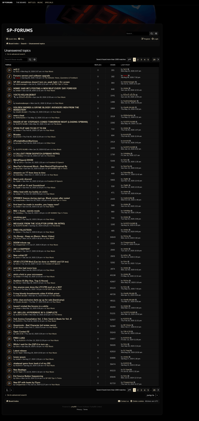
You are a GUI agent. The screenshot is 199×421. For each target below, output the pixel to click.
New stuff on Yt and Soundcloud (29, 185)
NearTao (19, 168)
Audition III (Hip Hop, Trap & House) (30, 281)
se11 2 (16, 69)
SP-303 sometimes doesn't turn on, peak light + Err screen (41, 82)
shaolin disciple (21, 112)
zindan (18, 90)
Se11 (17, 71)
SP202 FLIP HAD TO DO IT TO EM (29, 128)
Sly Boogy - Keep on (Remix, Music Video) (33, 236)
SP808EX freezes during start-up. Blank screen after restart (41, 198)
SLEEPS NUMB (22, 124)
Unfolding (19, 156)
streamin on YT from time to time (29, 173)
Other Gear (50, 143)
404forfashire (21, 118)
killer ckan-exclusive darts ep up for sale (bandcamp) (38, 300)
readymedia (20, 200)
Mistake (17, 134)
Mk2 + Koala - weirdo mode (26, 211)
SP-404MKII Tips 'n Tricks (57, 168)
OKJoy (18, 238)
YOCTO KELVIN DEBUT (24, 95)
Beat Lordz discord (22, 179)
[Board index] (20, 29)
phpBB (73, 407)
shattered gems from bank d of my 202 (31, 363)
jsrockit (18, 137)
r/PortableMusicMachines (25, 141)
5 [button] (148, 59)
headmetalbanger (22, 103)
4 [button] (144, 59)
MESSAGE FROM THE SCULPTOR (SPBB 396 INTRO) (39, 223)
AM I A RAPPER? (21, 249)
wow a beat (18, 115)
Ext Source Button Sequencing (28, 376)
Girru (21, 162)
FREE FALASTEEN (22, 230)
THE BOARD (21, 2)
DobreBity (19, 175)
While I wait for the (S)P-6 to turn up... (31, 344)
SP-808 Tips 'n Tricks (58, 200)
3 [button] (141, 59)
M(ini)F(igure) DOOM (23, 160)
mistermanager (21, 84)
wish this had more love (25, 268)
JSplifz (18, 181)
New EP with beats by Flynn (26, 382)
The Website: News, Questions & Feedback (61, 78)
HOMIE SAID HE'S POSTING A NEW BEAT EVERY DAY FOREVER (44, 88)
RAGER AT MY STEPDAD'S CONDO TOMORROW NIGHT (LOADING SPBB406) (50, 122)
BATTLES (31, 2)
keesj (18, 78)
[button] (129, 59)
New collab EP (20, 255)
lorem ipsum (19, 357)
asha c (18, 257)
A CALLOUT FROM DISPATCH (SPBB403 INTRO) (36, 154)
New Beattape (19, 370)
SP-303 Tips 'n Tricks (60, 84)
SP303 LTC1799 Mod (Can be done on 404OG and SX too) (40, 262)
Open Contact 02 (21, 331)
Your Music (49, 71)
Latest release (20, 351)
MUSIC (40, 2)
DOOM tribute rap (21, 243)
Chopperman (20, 245)
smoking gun (19, 217)
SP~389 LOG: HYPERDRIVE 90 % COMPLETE (35, 312)
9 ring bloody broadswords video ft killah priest (36, 293)
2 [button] (137, 59)
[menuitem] (21, 39)
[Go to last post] (128, 69)
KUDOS (19, 321)
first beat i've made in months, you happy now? (36, 204)
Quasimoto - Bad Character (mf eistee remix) (34, 325)
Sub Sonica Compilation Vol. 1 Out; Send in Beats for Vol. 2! (42, 319)
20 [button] (154, 59)
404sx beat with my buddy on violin (30, 192)
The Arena (57, 124)
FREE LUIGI (19, 338)
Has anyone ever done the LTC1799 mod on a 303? (37, 287)
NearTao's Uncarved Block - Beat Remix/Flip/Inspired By (40, 166)
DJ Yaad (19, 353)
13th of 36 (19, 334)
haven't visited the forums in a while (30, 306)
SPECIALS (49, 2)
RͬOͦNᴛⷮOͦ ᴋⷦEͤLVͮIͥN (25, 97)
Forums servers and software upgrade (31, 76)
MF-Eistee (19, 327)
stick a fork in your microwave (27, 274)
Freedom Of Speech (56, 162)
